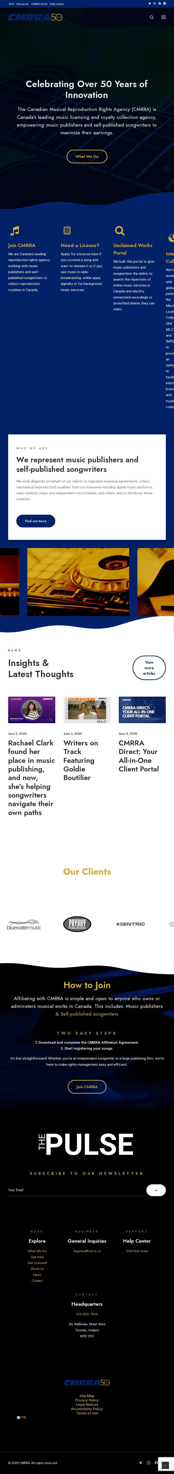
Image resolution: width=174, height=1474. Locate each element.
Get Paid (37, 1256)
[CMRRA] (35, 17)
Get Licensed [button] (87, 143)
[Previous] (8, 108)
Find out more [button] (35, 521)
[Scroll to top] (165, 1465)
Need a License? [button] (80, 245)
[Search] (150, 17)
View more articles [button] (149, 668)
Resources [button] (23, 4)
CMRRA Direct (39, 4)
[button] (149, 3)
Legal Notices (87, 1404)
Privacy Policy (87, 1400)
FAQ (11, 4)
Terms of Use (87, 1413)
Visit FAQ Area (137, 1251)
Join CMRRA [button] (22, 245)
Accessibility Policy (87, 1409)
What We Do (37, 1251)
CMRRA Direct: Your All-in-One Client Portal (139, 756)
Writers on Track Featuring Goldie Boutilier (80, 760)
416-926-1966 (87, 1314)
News (37, 1274)
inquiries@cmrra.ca (87, 1251)
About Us (37, 1268)
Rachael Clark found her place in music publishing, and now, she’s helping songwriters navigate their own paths (31, 778)
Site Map (87, 1396)
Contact (37, 1280)
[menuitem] (11, 4)
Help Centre (57, 4)
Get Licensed (37, 1262)
